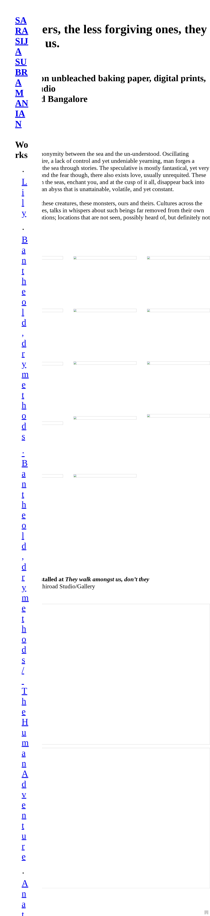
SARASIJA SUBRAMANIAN (21, 72)
